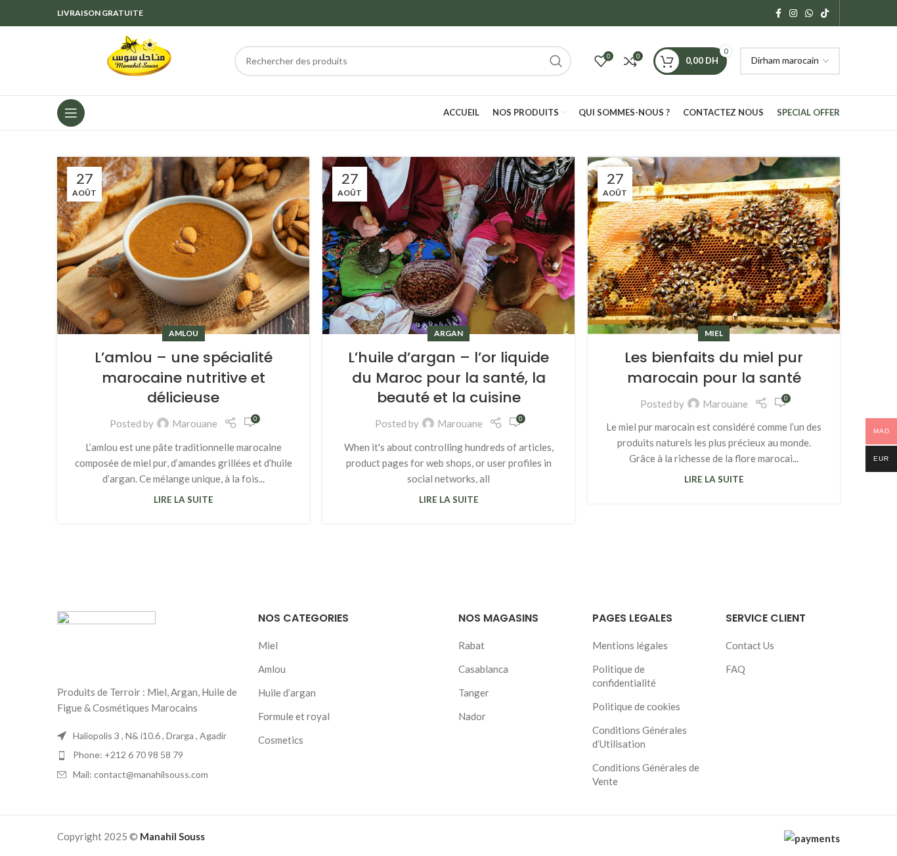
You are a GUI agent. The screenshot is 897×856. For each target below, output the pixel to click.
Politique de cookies (636, 706)
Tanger (473, 692)
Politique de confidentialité (624, 676)
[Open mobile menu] (71, 113)
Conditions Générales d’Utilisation (639, 737)
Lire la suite (183, 499)
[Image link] (106, 639)
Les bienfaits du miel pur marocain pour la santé (713, 367)
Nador (472, 716)
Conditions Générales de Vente (645, 774)
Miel (714, 333)
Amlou (183, 333)
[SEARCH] (556, 61)
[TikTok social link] (825, 13)
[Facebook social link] (778, 13)
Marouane (194, 423)
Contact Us (750, 645)
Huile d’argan (287, 692)
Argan (448, 333)
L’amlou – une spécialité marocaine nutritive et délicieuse (184, 377)
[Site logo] (139, 59)
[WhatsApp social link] (809, 13)
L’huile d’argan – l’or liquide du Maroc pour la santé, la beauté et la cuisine (448, 377)
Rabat (471, 645)
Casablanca (483, 669)
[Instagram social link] (793, 13)
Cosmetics (280, 740)
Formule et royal (294, 716)
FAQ (735, 669)
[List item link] (147, 755)
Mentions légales (630, 645)
